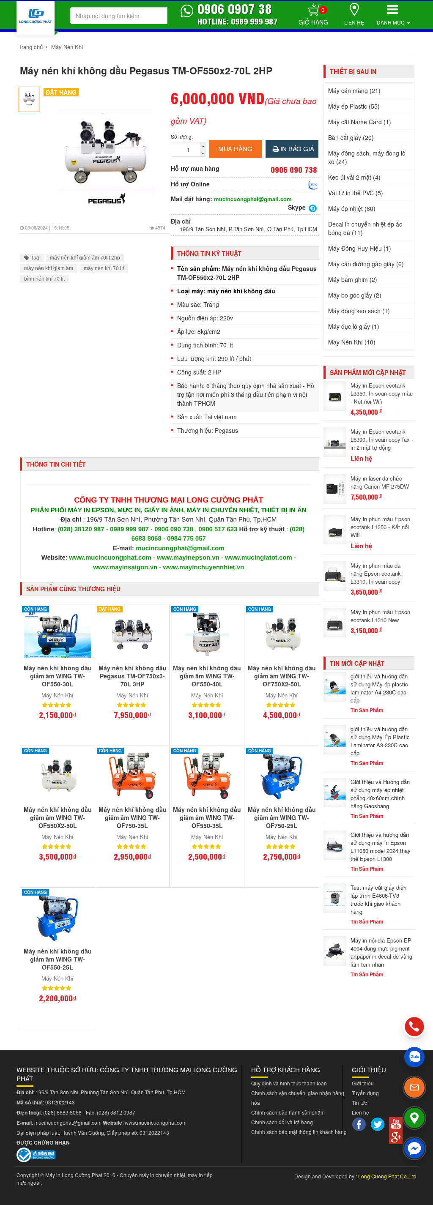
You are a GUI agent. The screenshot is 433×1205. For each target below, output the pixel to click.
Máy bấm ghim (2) (352, 279)
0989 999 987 (130, 529)
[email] (414, 1087)
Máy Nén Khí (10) (351, 342)
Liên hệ (354, 22)
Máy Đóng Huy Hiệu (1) (359, 248)
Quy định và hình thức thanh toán (289, 1083)
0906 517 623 (217, 529)
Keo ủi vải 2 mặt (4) (354, 177)
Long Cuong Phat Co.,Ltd (387, 1176)
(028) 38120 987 (82, 529)
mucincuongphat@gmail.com (253, 199)
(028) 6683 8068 (62, 1112)
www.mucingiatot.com (258, 557)
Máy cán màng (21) (354, 90)
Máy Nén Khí (67, 47)
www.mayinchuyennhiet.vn (203, 567)
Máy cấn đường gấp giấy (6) (366, 264)
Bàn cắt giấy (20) (351, 137)
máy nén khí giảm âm (48, 268)
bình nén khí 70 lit (44, 279)
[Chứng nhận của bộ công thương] (35, 1154)
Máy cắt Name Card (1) (359, 121)
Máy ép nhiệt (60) (351, 208)
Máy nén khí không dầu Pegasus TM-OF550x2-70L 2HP (146, 70)
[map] (414, 1118)
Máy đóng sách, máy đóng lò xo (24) (367, 157)
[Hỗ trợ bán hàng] (313, 185)
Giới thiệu (363, 1083)
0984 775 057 (186, 538)
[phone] (414, 1026)
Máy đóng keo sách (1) (359, 310)
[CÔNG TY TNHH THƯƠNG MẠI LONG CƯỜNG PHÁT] (35, 18)
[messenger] (414, 1148)
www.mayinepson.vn (188, 557)
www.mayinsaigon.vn (125, 567)
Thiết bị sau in (353, 71)
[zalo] (414, 1057)
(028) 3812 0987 (116, 1112)
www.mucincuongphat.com (110, 557)
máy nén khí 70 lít (104, 268)
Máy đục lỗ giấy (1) (353, 326)
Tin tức (359, 1102)
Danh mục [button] (391, 22)
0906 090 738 (173, 529)
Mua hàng (235, 148)
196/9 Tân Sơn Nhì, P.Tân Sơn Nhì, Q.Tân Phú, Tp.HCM (248, 229)
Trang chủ (31, 47)
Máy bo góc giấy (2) (354, 295)
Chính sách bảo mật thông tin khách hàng (299, 1131)
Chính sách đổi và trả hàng (282, 1122)
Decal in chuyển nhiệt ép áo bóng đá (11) (365, 228)
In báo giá (296, 148)
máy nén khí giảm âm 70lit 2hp (85, 258)
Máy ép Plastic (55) (354, 106)
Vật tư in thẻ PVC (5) (355, 193)
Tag (34, 258)
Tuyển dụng (365, 1092)
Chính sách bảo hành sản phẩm (288, 1112)
